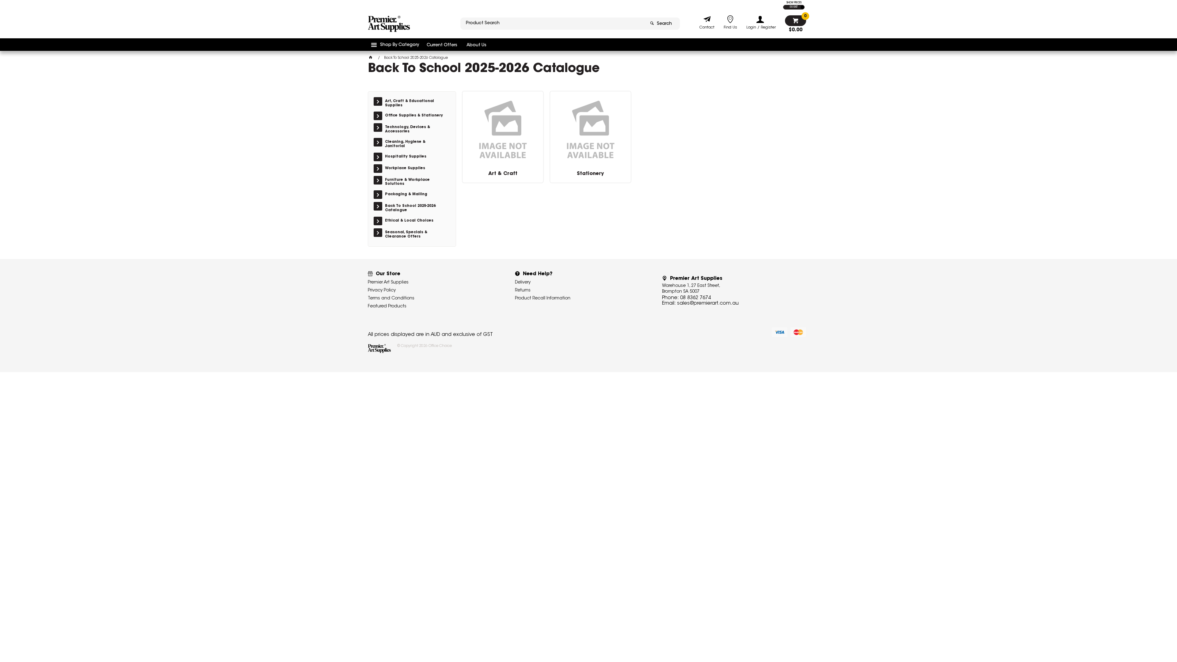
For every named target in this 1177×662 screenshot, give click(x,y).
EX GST (794, 7)
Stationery (590, 173)
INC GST (802, 7)
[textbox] (552, 23)
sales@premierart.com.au (708, 303)
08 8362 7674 (695, 297)
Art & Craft (502, 173)
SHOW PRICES (794, 3)
